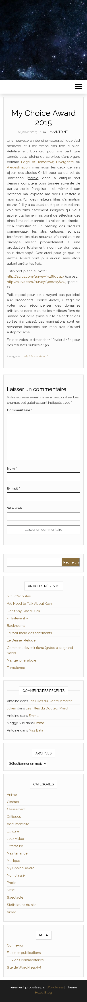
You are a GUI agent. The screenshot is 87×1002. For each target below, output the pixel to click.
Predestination (18, 167)
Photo (12, 883)
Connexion (15, 945)
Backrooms (16, 626)
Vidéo (11, 912)
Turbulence (16, 668)
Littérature (15, 846)
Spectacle (15, 897)
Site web (14, 508)
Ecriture (13, 831)
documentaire (18, 824)
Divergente (65, 162)
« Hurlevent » (17, 618)
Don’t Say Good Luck (23, 611)
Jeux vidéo (15, 839)
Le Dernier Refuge (21, 640)
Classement (16, 809)
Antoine (61, 132)
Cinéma (13, 802)
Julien (11, 708)
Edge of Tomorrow (37, 162)
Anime (12, 795)
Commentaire (19, 410)
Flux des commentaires (25, 960)
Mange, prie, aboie (21, 660)
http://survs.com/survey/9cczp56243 (36, 282)
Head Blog (43, 993)
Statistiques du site (21, 905)
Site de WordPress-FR (24, 967)
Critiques (14, 817)
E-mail (13, 488)
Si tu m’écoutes (19, 596)
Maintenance (17, 853)
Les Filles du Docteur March (50, 701)
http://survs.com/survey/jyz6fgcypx (35, 277)
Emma (34, 716)
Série (11, 890)
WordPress (55, 987)
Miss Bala (36, 730)
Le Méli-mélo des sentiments (29, 633)
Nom (12, 469)
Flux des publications (24, 953)
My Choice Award (35, 356)
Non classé (16, 875)
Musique (13, 861)
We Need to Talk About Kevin (30, 604)
